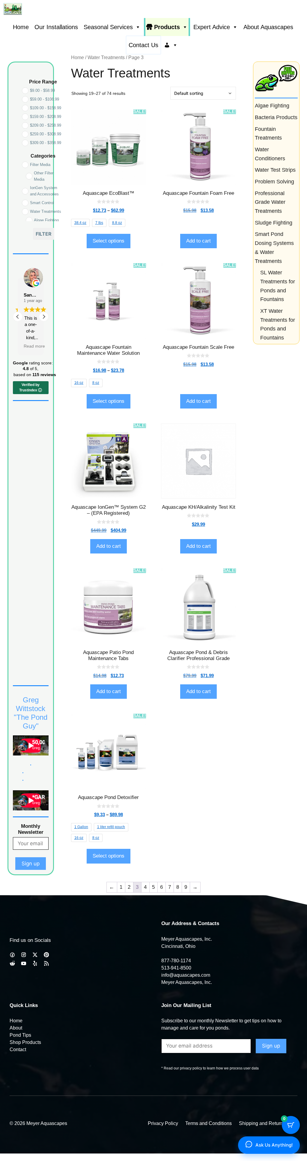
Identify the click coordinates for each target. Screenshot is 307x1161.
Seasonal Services (108, 27)
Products (167, 27)
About (16, 1027)
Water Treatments (106, 57)
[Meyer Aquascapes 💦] (12, 9)
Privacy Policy (163, 1123)
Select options (108, 241)
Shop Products (25, 1042)
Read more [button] (34, 346)
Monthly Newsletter (30, 829)
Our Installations (56, 27)
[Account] (171, 45)
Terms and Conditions (208, 1123)
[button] (43, 316)
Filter (44, 234)
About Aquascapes (268, 27)
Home (21, 27)
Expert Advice (211, 27)
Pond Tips (20, 1035)
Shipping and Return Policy (268, 1123)
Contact (18, 1049)
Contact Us (143, 45)
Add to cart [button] (198, 241)
